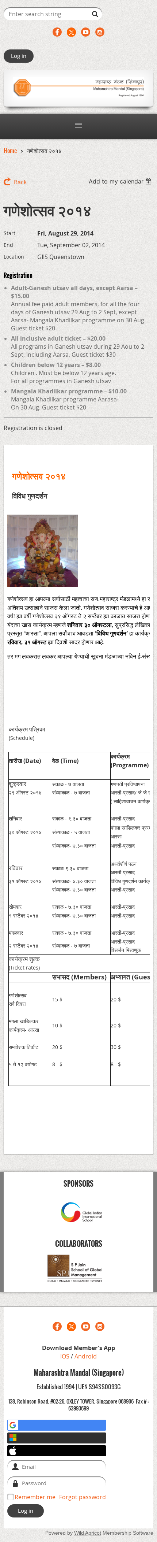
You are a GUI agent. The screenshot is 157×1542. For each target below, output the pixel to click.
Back (20, 182)
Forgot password (82, 1497)
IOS (65, 1356)
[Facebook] (57, 32)
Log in (18, 55)
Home (10, 150)
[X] (71, 32)
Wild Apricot (87, 1533)
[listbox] (121, 181)
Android (85, 1356)
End (8, 244)
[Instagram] (99, 32)
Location (14, 256)
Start (9, 233)
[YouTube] (85, 32)
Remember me (35, 1497)
